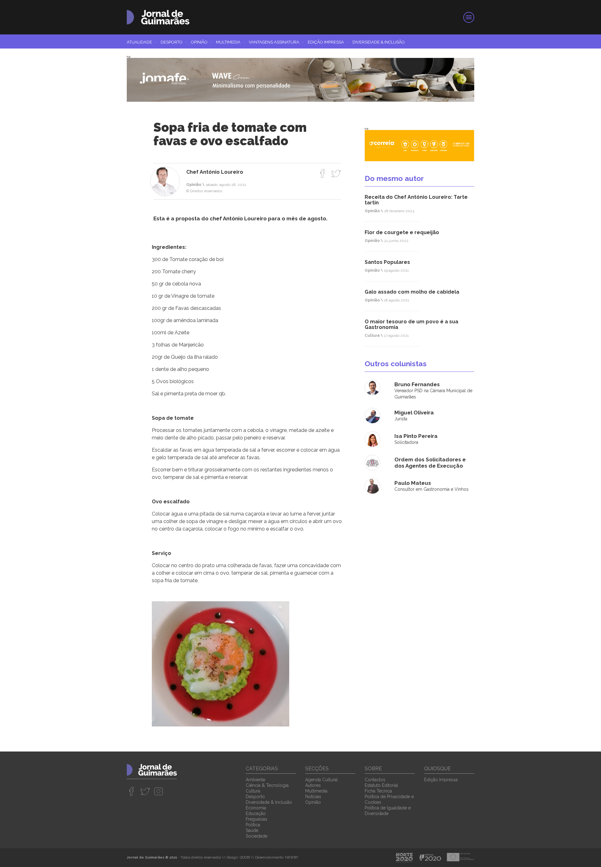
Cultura (253, 790)
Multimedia (230, 42)
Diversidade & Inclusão (378, 42)
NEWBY (291, 857)
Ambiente (255, 779)
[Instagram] (158, 791)
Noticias (313, 796)
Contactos (375, 779)
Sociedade (256, 836)
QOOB (244, 857)
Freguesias (256, 819)
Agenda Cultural (321, 779)
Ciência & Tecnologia (267, 785)
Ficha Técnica (378, 790)
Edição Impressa (328, 42)
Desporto (174, 42)
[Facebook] (322, 173)
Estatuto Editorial (381, 785)
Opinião (201, 42)
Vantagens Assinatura (276, 42)
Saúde (252, 830)
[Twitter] (336, 173)
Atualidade (141, 42)
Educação (256, 813)
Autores (313, 785)
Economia (256, 807)
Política (253, 824)
